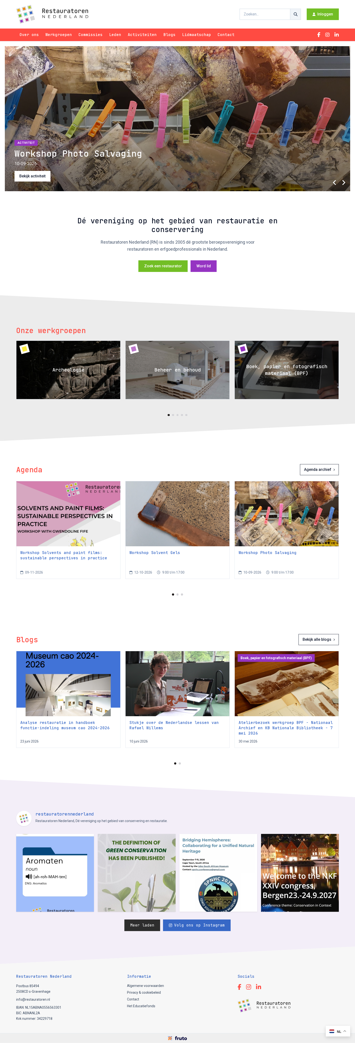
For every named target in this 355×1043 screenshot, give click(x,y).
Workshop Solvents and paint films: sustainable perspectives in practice (63, 555)
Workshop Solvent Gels (154, 552)
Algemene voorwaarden (145, 986)
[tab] (169, 415)
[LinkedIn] (336, 34)
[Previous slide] (335, 182)
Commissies (90, 34)
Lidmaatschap (196, 34)
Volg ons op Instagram (199, 925)
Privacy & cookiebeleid (144, 992)
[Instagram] (327, 34)
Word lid (203, 266)
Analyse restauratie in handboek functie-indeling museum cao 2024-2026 (65, 725)
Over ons (29, 34)
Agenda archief (317, 469)
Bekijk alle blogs (317, 639)
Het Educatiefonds (141, 1006)
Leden (115, 34)
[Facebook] (318, 34)
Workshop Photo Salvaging (268, 552)
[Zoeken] (295, 14)
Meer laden (142, 925)
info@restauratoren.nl (33, 999)
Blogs (169, 34)
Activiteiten (142, 34)
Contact (226, 34)
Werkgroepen (58, 34)
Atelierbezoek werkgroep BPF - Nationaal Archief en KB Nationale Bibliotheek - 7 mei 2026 (286, 728)
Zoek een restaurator (163, 266)
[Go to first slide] (343, 182)
